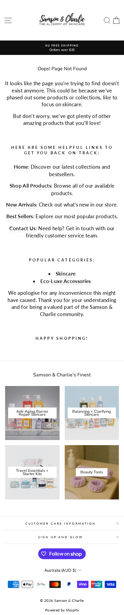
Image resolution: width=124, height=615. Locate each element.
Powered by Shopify (62, 610)
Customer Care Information (60, 523)
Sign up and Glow (60, 537)
